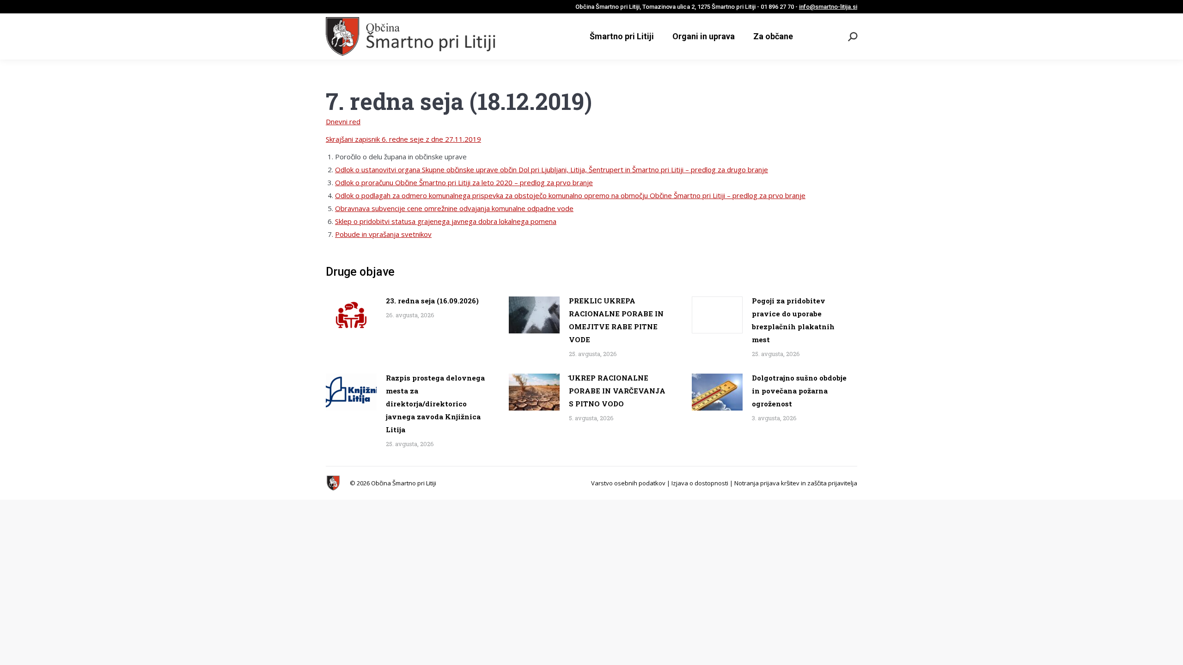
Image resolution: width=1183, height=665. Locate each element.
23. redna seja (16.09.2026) (432, 300)
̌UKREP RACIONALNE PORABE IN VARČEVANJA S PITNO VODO (617, 390)
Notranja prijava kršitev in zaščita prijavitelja (795, 483)
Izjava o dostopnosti (699, 483)
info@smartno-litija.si (828, 6)
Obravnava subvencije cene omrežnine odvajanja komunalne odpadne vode (454, 208)
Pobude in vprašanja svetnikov (383, 234)
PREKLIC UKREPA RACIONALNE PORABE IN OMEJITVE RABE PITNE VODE (616, 320)
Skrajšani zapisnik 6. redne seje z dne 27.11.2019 (403, 139)
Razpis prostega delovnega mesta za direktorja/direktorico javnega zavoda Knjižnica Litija (435, 403)
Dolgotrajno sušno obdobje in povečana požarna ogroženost (799, 390)
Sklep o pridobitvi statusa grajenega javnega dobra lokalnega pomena (445, 221)
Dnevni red (343, 121)
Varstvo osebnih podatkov (628, 483)
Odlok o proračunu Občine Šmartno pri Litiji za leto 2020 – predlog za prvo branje (464, 182)
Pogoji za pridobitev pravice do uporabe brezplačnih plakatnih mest (793, 320)
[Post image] (351, 314)
